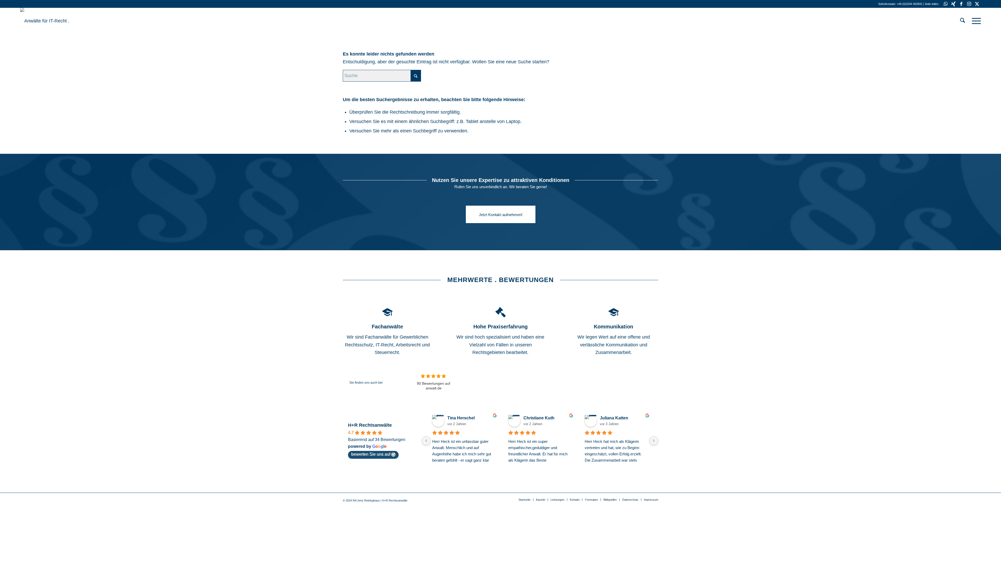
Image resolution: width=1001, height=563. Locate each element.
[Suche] (962, 21)
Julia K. (607, 418)
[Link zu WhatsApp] (945, 4)
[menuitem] (962, 21)
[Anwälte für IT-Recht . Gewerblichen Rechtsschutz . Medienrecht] (59, 21)
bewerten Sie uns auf (370, 454)
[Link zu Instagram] (969, 4)
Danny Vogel (460, 418)
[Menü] (974, 21)
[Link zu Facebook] (961, 4)
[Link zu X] (977, 4)
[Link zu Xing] (953, 4)
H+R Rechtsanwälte (370, 425)
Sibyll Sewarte (537, 418)
